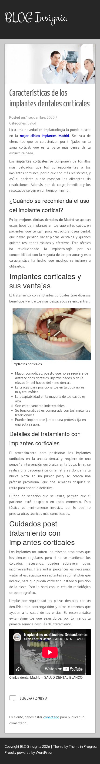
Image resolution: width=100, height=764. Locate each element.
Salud (31, 123)
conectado (51, 717)
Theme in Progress (83, 746)
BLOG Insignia (36, 17)
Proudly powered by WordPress (29, 752)
